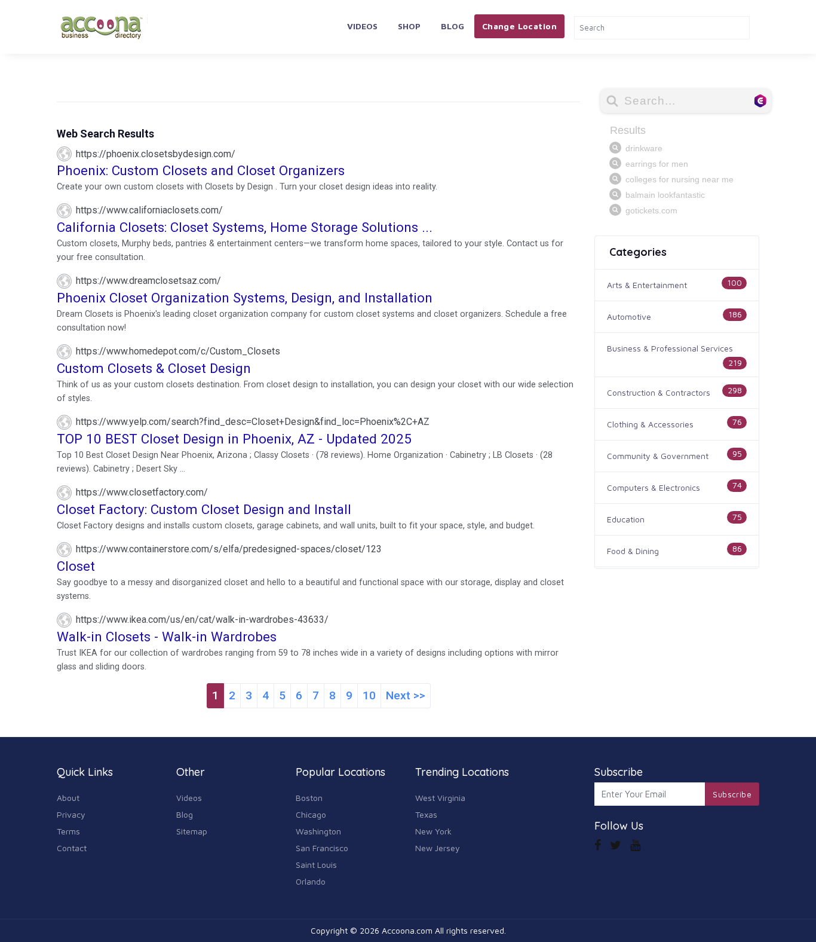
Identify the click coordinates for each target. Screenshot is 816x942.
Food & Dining (633, 551)
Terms (68, 831)
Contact (72, 848)
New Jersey (437, 848)
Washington (318, 831)
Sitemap (191, 831)
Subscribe (732, 794)
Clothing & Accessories (650, 424)
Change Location (519, 26)
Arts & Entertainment (647, 285)
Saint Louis (316, 865)
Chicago (311, 814)
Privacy (71, 814)
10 (369, 695)
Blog (452, 26)
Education (626, 519)
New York (433, 831)
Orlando (311, 881)
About (68, 798)
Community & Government (657, 456)
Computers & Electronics (653, 487)
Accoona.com (407, 930)
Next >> (405, 695)
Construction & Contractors (658, 392)
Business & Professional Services (670, 348)
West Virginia (440, 798)
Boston (309, 798)
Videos (362, 26)
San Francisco (322, 848)
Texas (426, 814)
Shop (409, 26)
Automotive (629, 316)
